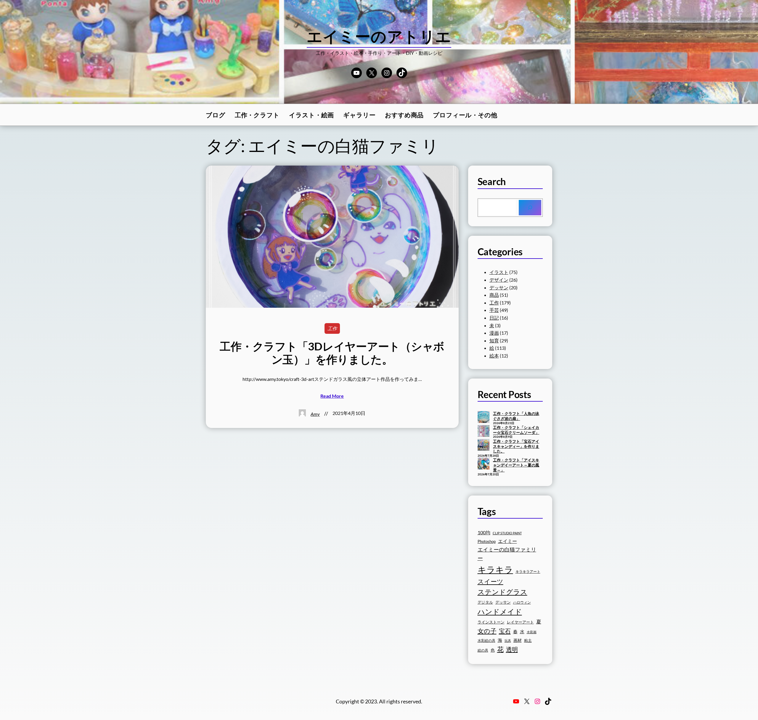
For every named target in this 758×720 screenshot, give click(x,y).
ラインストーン (491, 622)
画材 (517, 640)
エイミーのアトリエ (379, 36)
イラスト (498, 272)
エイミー (507, 541)
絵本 (494, 355)
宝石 (505, 630)
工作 (332, 328)
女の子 (487, 630)
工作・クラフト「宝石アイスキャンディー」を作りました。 (516, 446)
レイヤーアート (520, 622)
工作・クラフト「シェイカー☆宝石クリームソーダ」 (516, 430)
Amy (315, 414)
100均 (484, 532)
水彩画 (532, 632)
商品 (494, 295)
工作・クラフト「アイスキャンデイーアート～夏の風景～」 (516, 465)
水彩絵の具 (486, 640)
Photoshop (487, 541)
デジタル (485, 602)
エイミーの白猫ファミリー (507, 553)
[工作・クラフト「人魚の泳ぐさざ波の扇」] (483, 417)
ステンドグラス (502, 592)
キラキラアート (527, 571)
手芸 (494, 310)
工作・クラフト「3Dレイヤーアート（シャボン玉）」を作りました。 (332, 353)
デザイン (498, 280)
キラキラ (495, 569)
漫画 (494, 333)
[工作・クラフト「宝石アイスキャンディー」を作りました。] (483, 445)
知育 (494, 340)
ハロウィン (522, 602)
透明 (512, 649)
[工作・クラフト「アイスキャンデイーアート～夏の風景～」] (483, 464)
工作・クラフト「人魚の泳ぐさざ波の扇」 (516, 416)
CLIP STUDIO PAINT (507, 533)
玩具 (508, 640)
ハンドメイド (500, 611)
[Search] (530, 207)
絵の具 (483, 650)
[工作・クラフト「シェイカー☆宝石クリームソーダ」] (483, 431)
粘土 (528, 640)
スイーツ (490, 581)
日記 (494, 317)
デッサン (498, 287)
